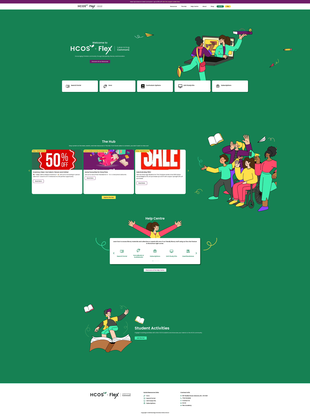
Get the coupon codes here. (171, 1)
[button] (29, 171)
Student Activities (93, 151)
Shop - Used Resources (39, 151)
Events (86, 151)
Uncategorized (103, 151)
